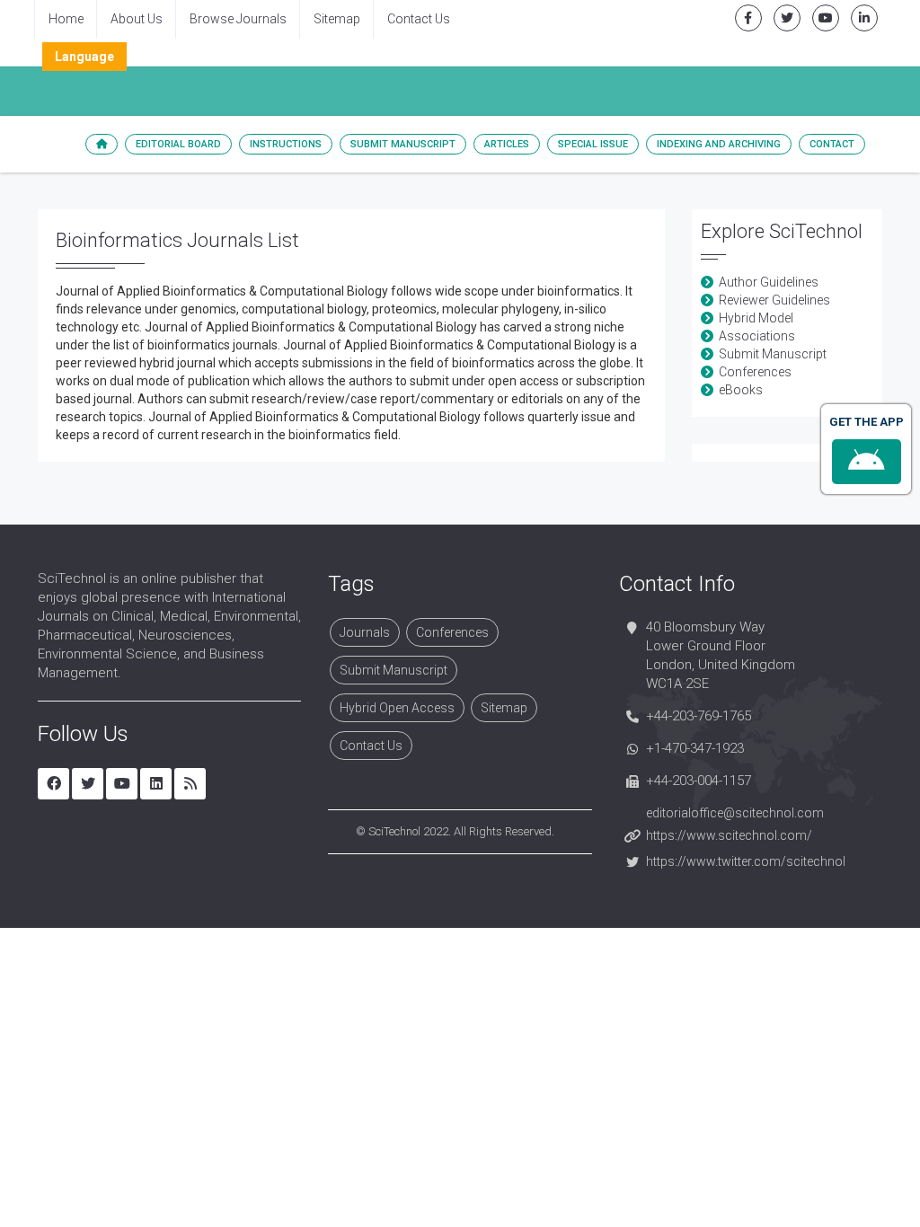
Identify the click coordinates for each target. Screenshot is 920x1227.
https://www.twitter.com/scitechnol (745, 861)
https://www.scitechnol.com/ (729, 835)
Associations (757, 336)
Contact (831, 144)
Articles (506, 144)
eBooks (741, 390)
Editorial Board (178, 144)
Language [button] (84, 56)
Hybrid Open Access (397, 708)
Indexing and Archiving (719, 144)
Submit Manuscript (403, 144)
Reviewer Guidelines (774, 300)
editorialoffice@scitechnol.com (735, 813)
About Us (137, 19)
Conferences (755, 372)
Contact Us (418, 19)
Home (66, 19)
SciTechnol (394, 831)
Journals (365, 632)
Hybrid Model (756, 318)
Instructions (286, 144)
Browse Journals (238, 19)
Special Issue (593, 144)
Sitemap (337, 19)
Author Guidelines (768, 282)
